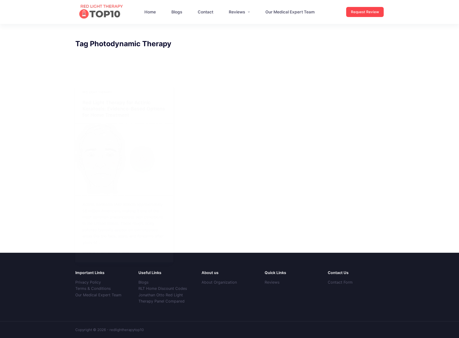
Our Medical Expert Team (98, 294)
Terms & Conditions (93, 288)
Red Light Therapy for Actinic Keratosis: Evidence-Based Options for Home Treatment (123, 109)
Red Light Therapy (97, 92)
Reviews (272, 282)
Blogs (143, 282)
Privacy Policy (88, 282)
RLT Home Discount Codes (162, 288)
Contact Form (340, 282)
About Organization (219, 282)
